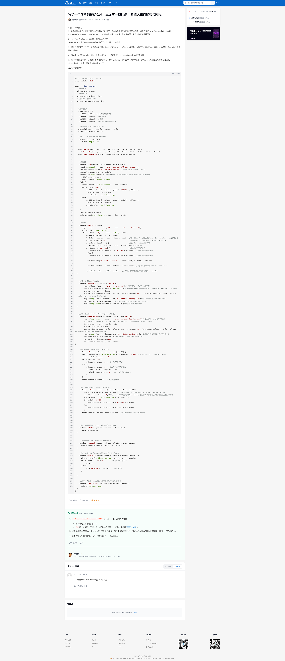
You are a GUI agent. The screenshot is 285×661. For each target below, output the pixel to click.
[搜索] (213, 3)
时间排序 (177, 566)
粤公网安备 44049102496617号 (123, 658)
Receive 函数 (131, 527)
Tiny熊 (76, 554)
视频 (90, 3)
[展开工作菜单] (119, 3)
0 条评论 (74, 500)
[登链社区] (70, 2)
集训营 (103, 3)
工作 (115, 3)
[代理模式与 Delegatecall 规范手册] (203, 33)
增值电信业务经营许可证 (167, 658)
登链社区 (142, 656)
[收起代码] (70, 74)
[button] (124, 74)
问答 (109, 3)
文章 (85, 3)
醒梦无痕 (75, 20)
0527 (75, 574)
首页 (79, 3)
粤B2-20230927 (152, 658)
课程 (96, 3)
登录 (217, 3)
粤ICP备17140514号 (140, 658)
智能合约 (85, 500)
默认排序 (168, 566)
